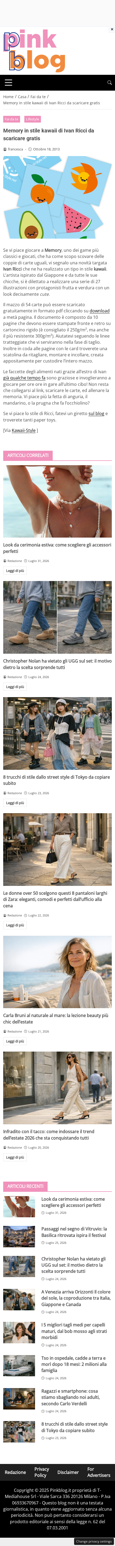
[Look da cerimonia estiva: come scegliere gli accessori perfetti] (57, 501)
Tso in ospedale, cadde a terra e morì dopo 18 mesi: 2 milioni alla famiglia (74, 1364)
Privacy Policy (41, 1472)
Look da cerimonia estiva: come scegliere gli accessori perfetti (73, 1202)
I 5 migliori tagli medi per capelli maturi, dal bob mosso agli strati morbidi (74, 1331)
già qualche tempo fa (24, 378)
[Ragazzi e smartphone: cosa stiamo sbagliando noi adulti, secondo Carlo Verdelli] (19, 1399)
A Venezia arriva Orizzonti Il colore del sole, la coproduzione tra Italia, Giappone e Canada (76, 1298)
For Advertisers (98, 1472)
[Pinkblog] (34, 50)
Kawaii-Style (24, 430)
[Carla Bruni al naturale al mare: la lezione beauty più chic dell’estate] (57, 972)
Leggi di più (15, 570)
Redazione (15, 1472)
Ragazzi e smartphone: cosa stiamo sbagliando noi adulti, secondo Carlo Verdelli (70, 1397)
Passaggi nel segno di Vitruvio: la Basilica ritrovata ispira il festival (74, 1232)
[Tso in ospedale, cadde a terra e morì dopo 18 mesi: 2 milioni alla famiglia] (19, 1366)
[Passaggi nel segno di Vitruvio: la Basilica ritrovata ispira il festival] (19, 1236)
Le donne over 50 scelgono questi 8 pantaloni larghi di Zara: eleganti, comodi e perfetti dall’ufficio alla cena (55, 899)
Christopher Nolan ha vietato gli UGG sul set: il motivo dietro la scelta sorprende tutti (57, 664)
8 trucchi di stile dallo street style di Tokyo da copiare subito (74, 1427)
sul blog (96, 413)
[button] (110, 83)
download (100, 311)
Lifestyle (32, 119)
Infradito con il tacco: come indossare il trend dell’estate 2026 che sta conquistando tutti (48, 1135)
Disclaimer (68, 1472)
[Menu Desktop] (8, 82)
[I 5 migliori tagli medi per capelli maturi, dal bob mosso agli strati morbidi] (19, 1332)
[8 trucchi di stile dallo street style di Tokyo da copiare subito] (57, 733)
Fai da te (11, 119)
